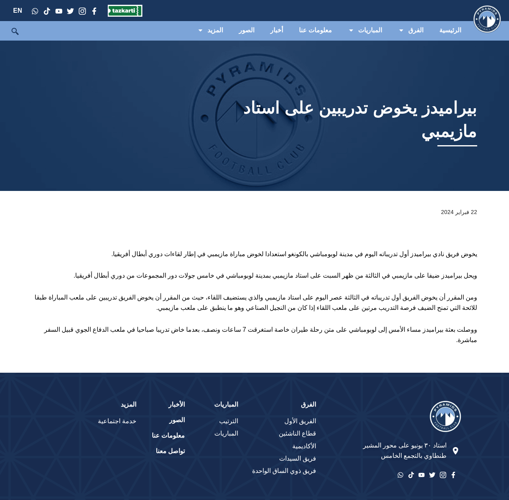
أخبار (276, 30)
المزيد (215, 30)
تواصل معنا (170, 450)
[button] (11, 32)
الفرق (416, 30)
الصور (246, 30)
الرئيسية (450, 30)
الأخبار (177, 404)
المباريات (370, 30)
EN (17, 10)
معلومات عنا (315, 30)
